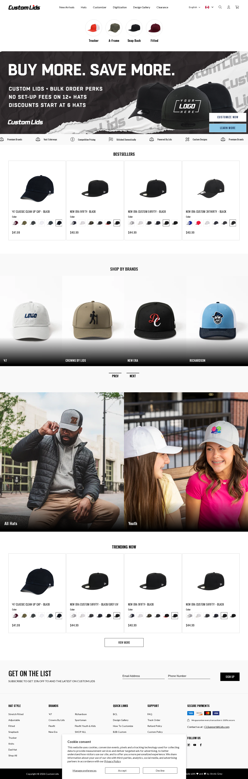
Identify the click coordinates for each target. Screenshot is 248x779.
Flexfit (52, 726)
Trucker (94, 40)
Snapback (13, 731)
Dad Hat (12, 749)
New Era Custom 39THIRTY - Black (206, 212)
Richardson (81, 714)
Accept (122, 770)
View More (124, 642)
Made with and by (196, 773)
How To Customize (123, 726)
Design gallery (120, 720)
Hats (84, 7)
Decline (160, 770)
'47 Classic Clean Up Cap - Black (31, 212)
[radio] (24, 223)
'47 (50, 714)
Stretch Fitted (15, 714)
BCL (115, 714)
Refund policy (154, 726)
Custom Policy (155, 731)
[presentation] (14, 223)
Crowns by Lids (57, 720)
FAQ (149, 714)
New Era (53, 731)
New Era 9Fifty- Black (83, 212)
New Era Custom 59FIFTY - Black (147, 212)
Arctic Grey (216, 773)
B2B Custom (119, 731)
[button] (220, 7)
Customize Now (227, 117)
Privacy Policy (112, 761)
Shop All (12, 755)
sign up (230, 677)
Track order (153, 720)
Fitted (154, 40)
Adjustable (14, 720)
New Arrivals (66, 7)
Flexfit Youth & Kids (85, 726)
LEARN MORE (228, 128)
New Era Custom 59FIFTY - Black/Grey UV (94, 604)
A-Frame (114, 40)
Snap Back (134, 40)
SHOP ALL (80, 731)
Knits (11, 743)
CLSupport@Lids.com (216, 726)
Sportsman (80, 720)
